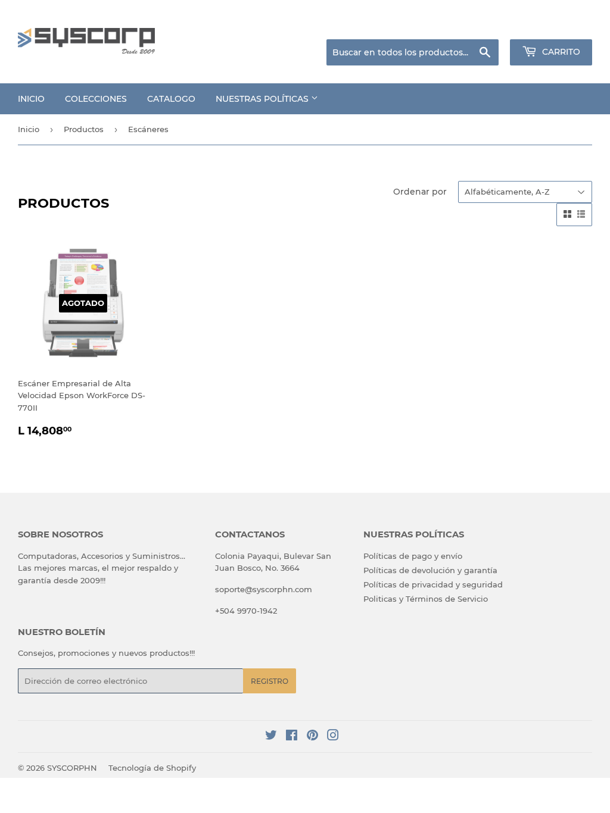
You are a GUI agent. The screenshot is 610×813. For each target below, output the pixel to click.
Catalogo (171, 98)
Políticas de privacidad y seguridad (433, 584)
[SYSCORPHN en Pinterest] (312, 737)
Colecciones (96, 98)
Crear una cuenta (561, 24)
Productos (84, 129)
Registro (269, 681)
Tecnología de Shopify (152, 768)
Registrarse (497, 24)
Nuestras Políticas (263, 98)
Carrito (560, 51)
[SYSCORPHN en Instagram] (333, 737)
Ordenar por (420, 191)
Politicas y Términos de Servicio (425, 599)
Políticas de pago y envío (412, 556)
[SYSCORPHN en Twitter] (271, 737)
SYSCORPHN (72, 768)
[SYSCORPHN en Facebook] (291, 737)
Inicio (31, 98)
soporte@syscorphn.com (263, 589)
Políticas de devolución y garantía (430, 570)
